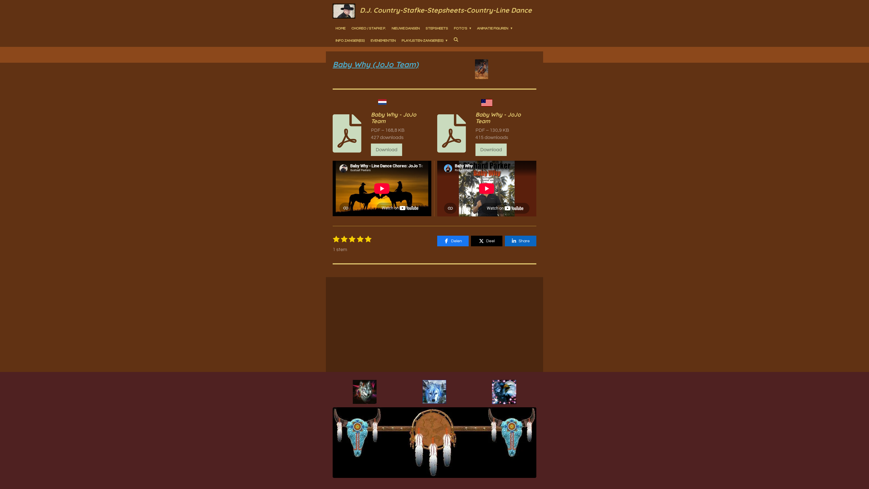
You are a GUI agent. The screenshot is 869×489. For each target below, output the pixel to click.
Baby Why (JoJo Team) (375, 64)
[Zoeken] (455, 40)
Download (386, 149)
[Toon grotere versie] (365, 392)
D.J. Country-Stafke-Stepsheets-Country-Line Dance (446, 10)
